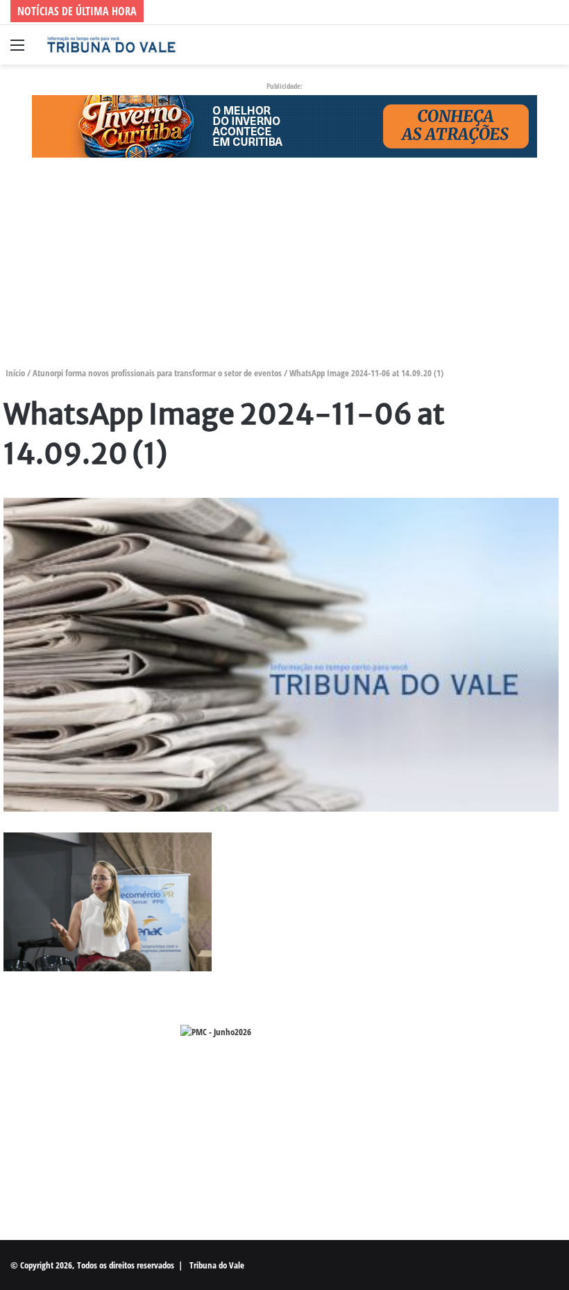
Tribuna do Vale (216, 1265)
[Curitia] (284, 125)
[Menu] (17, 49)
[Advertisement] (284, 268)
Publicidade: (284, 86)
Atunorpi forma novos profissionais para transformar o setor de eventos (157, 373)
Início (14, 373)
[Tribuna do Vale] (111, 45)
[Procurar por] (552, 49)
